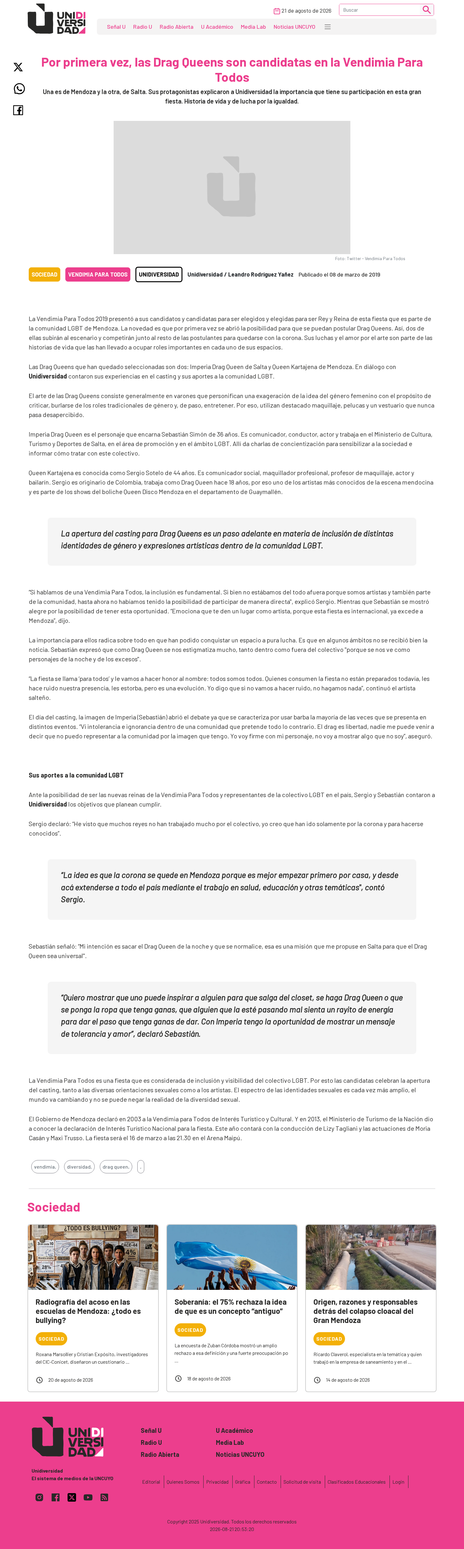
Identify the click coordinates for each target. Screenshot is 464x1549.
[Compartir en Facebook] (19, 110)
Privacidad (217, 1482)
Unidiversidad (159, 274)
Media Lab (253, 26)
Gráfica (242, 1482)
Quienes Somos (183, 1482)
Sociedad (44, 274)
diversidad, (79, 1167)
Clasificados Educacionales (357, 1482)
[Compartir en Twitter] (19, 67)
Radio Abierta (176, 26)
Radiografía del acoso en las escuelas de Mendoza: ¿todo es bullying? (88, 1311)
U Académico (217, 26)
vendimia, (45, 1167)
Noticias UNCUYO (294, 26)
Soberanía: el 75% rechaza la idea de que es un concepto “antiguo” (231, 1306)
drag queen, (116, 1167)
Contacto (267, 1482)
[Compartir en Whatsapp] (19, 88)
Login (398, 1482)
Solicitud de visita (302, 1482)
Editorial (151, 1482)
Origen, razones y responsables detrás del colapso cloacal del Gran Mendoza (365, 1311)
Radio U (142, 26)
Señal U (116, 26)
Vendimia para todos (98, 274)
